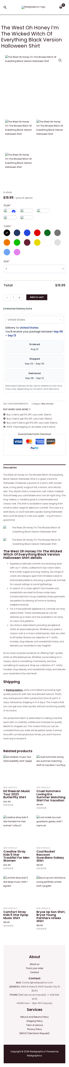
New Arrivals (47, 403)
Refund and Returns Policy (34, 1017)
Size (7, 261)
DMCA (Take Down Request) (34, 1033)
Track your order (34, 968)
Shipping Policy (34, 1021)
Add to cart (37, 297)
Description (10, 467)
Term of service (34, 1025)
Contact (34, 972)
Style (7, 205)
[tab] (34, 467)
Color (8, 226)
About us (34, 964)
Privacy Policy (34, 1029)
